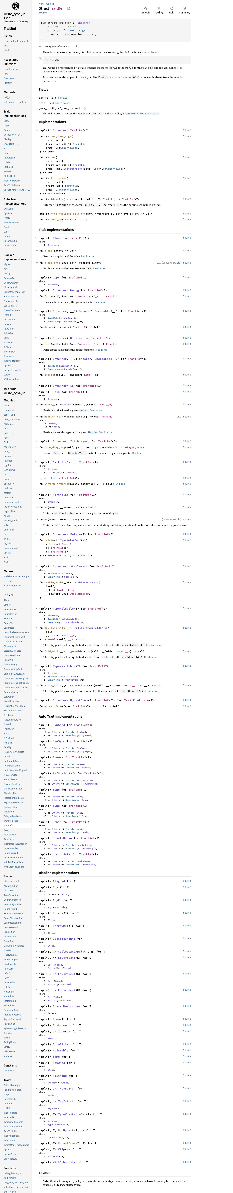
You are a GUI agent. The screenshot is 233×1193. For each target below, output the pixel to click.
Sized (55, 426)
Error (80, 639)
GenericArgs (76, 30)
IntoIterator (72, 168)
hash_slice (52, 416)
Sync (56, 806)
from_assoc (59, 178)
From (56, 1019)
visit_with (52, 685)
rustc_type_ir (46, 3)
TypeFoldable (63, 608)
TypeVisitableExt (72, 1114)
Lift (61, 462)
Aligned (59, 881)
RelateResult (57, 555)
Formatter (85, 296)
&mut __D (79, 327)
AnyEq (57, 900)
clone (48, 250)
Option (98, 447)
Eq (72, 386)
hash (47, 404)
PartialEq (60, 495)
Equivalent (66, 958)
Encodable (102, 359)
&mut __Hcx (65, 590)
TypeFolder (76, 651)
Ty (136, 213)
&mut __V (130, 685)
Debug (74, 290)
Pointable (60, 1050)
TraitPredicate (136, 700)
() (93, 34)
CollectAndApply (71, 951)
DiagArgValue (134, 447)
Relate (75, 534)
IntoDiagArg (79, 441)
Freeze (58, 757)
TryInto (64, 1101)
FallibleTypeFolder (88, 627)
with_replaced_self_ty (67, 213)
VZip (61, 1149)
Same (56, 1056)
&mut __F (68, 635)
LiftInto (53, 472)
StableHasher (79, 593)
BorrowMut (60, 926)
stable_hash (53, 582)
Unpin (57, 822)
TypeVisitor (78, 685)
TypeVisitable (64, 666)
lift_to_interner (57, 483)
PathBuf (110, 447)
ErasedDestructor (67, 1006)
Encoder (85, 359)
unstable (175, 262)
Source (43, 12)
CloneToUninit (64, 939)
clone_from (52, 262)
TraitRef (77, 130)
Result (111, 296)
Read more (87, 256)
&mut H (106, 416)
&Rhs (74, 519)
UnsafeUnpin (62, 838)
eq (46, 507)
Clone (57, 238)
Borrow (58, 913)
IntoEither (61, 1044)
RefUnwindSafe (64, 773)
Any (55, 887)
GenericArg (114, 168)
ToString (60, 1075)
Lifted (52, 478)
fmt (46, 296)
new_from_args (61, 136)
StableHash (79, 566)
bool (93, 507)
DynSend (59, 725)
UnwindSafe (61, 854)
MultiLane (53, 1156)
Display (76, 338)
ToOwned (59, 1063)
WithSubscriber (65, 1162)
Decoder (85, 311)
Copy (56, 277)
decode (49, 327)
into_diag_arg (54, 447)
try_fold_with (54, 627)
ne (46, 519)
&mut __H (104, 404)
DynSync (59, 741)
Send (56, 789)
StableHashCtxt (85, 582)
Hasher (65, 404)
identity (57, 199)
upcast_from (53, 706)
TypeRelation (69, 540)
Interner (84, 22)
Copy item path (68, 8)
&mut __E (90, 374)
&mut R (66, 544)
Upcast (68, 1130)
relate (49, 540)
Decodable (102, 311)
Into (97, 168)
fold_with (51, 651)
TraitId (76, 26)
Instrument (61, 1025)
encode (49, 374)
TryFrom (64, 1088)
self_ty (56, 219)
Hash (56, 392)
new (53, 157)
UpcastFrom (79, 700)
